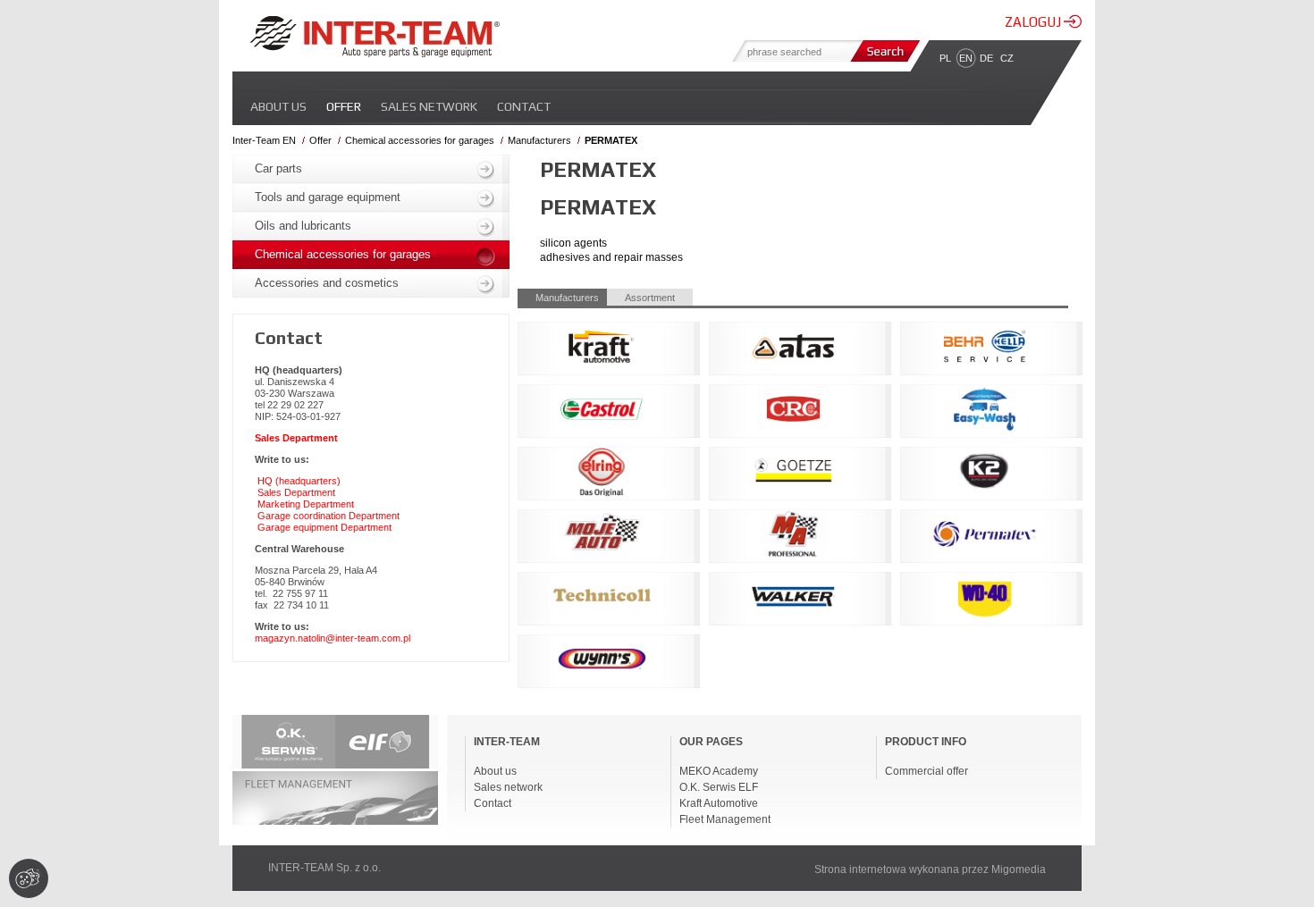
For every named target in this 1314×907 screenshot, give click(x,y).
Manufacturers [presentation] (567, 297)
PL (945, 58)
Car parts (278, 168)
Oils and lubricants (303, 225)
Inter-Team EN (264, 140)
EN (966, 58)
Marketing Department (305, 504)
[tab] (562, 297)
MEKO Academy (718, 771)
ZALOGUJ (1034, 21)
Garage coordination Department (328, 515)
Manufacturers (539, 140)
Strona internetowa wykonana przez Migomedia (930, 869)
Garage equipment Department (324, 527)
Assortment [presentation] (650, 297)
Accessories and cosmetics (327, 283)
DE (986, 58)
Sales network (429, 106)
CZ (1007, 58)
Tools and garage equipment (327, 197)
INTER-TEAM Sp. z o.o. (324, 867)
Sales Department (296, 492)
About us (278, 106)
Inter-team (374, 36)
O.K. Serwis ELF (718, 787)
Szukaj (883, 51)
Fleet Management (725, 819)
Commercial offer (926, 771)
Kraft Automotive (718, 803)
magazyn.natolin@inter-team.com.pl (332, 638)
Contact (524, 106)
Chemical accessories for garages (419, 140)
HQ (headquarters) (299, 480)
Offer (343, 106)
